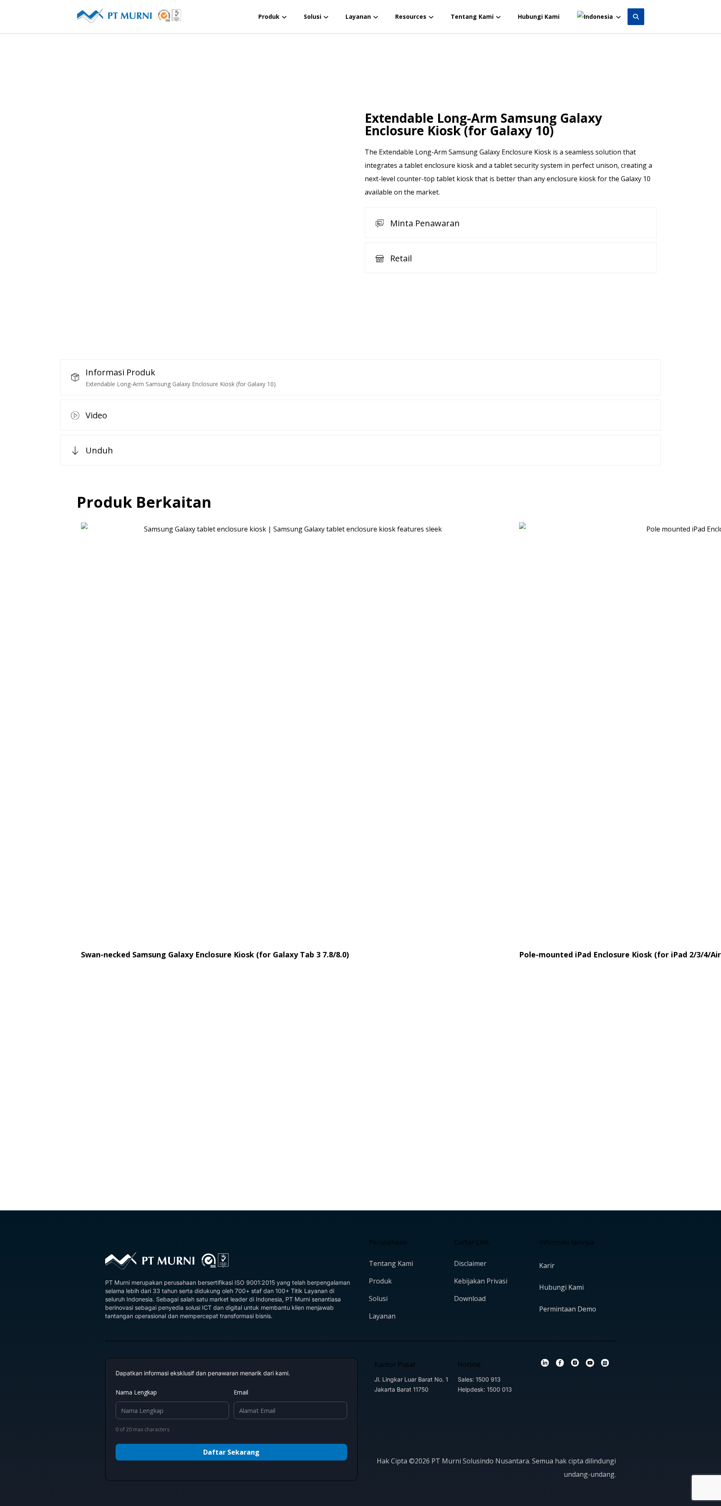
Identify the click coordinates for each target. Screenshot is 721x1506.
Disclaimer (470, 1263)
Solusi (378, 1298)
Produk (380, 1281)
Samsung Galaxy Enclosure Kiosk (500, 152)
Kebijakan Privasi (480, 1281)
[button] (636, 16)
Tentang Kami (391, 1263)
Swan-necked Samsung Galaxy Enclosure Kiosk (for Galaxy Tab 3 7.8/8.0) (215, 954)
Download (470, 1298)
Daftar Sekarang (231, 1452)
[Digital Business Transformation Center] (129, 15)
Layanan (382, 1316)
